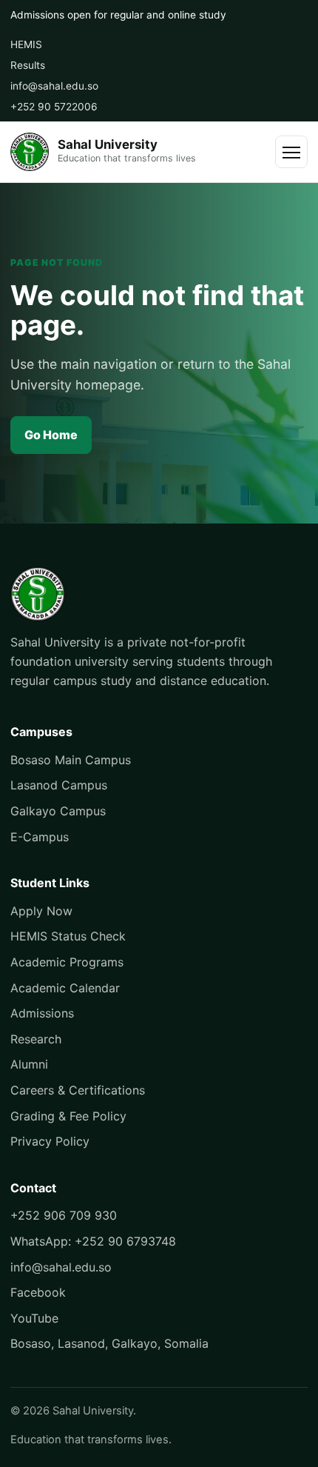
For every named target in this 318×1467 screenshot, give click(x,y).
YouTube (34, 1318)
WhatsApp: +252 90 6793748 (93, 1241)
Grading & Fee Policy (68, 1116)
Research (35, 1039)
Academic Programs (67, 962)
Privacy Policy (49, 1141)
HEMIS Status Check (68, 936)
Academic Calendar (65, 987)
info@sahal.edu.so (54, 86)
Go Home (51, 434)
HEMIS (26, 44)
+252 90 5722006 (54, 107)
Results (27, 65)
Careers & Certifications (77, 1090)
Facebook (38, 1292)
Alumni (29, 1064)
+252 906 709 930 (63, 1215)
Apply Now (41, 910)
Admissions (42, 1013)
